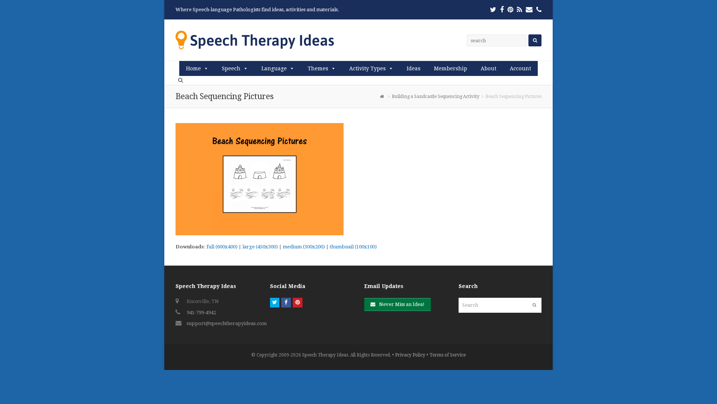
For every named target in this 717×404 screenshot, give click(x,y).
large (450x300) (260, 247)
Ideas (413, 68)
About (488, 68)
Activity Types (367, 68)
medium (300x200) (304, 247)
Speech (231, 68)
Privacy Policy (410, 355)
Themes (318, 68)
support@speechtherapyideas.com (227, 323)
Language (274, 68)
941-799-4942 (201, 312)
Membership (450, 68)
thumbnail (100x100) (353, 247)
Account (520, 68)
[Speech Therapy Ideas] (255, 40)
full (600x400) (222, 247)
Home (193, 68)
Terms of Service (447, 355)
